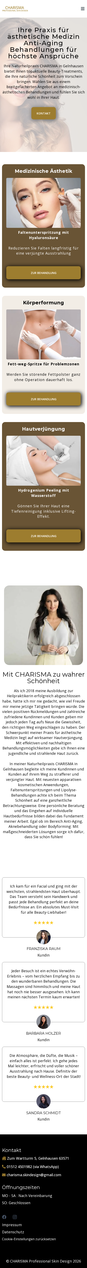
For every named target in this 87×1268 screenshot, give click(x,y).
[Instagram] (15, 1217)
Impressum (12, 1224)
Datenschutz (13, 1231)
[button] (82, 8)
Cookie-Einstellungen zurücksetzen (29, 1239)
